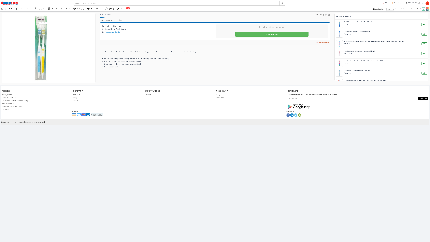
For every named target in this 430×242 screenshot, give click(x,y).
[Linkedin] (292, 116)
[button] (427, 7)
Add (424, 24)
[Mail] (299, 116)
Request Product (272, 34)
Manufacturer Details (112, 32)
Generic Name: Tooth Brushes (111, 20)
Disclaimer (5, 109)
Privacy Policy (7, 95)
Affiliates (148, 95)
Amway (107, 14)
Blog (74, 98)
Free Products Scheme (403, 9)
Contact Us (220, 98)
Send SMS (423, 98)
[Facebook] (288, 116)
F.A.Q (218, 95)
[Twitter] (295, 116)
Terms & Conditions (9, 98)
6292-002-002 (412, 3)
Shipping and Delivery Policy (12, 106)
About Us (76, 95)
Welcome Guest (416, 9)
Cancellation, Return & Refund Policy (15, 100)
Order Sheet (65, 9)
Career (75, 100)
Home (101, 14)
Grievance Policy (8, 103)
